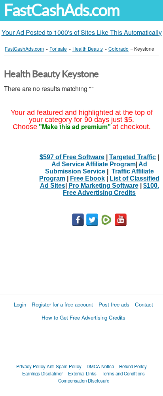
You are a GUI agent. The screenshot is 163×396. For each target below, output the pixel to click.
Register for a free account (62, 304)
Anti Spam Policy (64, 366)
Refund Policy (133, 366)
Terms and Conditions (123, 373)
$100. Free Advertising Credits (111, 189)
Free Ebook (87, 178)
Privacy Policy (30, 366)
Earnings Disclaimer (42, 373)
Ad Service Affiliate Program (93, 164)
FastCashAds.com (61, 10)
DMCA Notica (100, 366)
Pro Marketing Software (103, 185)
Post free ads (114, 304)
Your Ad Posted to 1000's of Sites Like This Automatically (82, 32)
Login (20, 304)
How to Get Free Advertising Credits (83, 317)
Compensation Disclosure (83, 380)
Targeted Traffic (132, 157)
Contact (144, 304)
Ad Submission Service (96, 168)
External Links (82, 373)
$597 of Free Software (72, 157)
